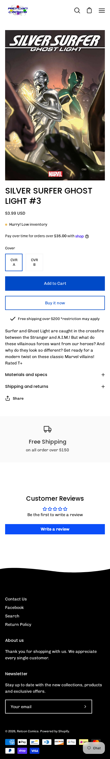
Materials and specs (26, 375)
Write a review (55, 529)
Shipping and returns (26, 386)
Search (12, 616)
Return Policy (18, 624)
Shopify (63, 731)
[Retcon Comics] (18, 10)
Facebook (14, 607)
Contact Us (16, 599)
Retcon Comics (28, 731)
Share (18, 398)
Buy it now (55, 302)
